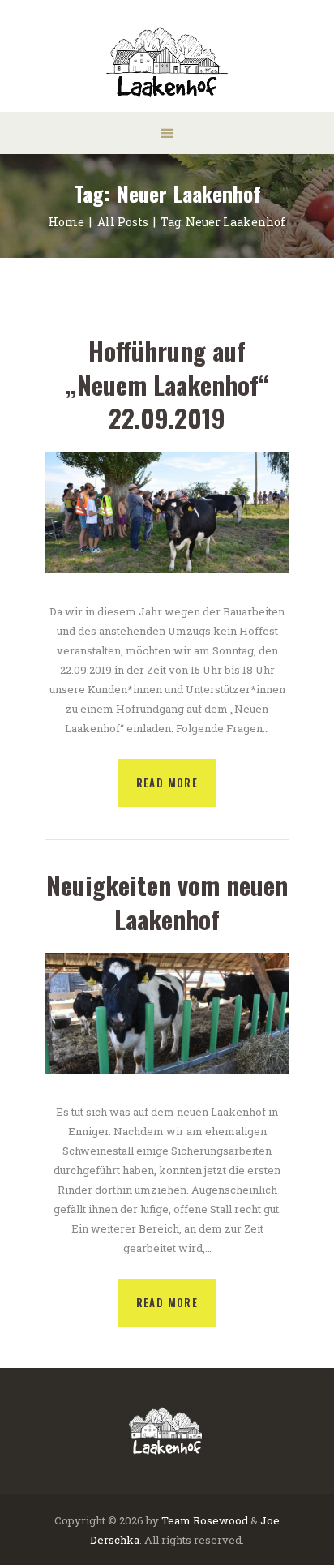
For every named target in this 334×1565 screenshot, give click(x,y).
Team (176, 1520)
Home (66, 221)
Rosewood (220, 1520)
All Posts (122, 221)
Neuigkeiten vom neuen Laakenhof (167, 902)
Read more (167, 782)
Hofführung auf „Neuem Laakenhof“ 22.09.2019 (167, 384)
